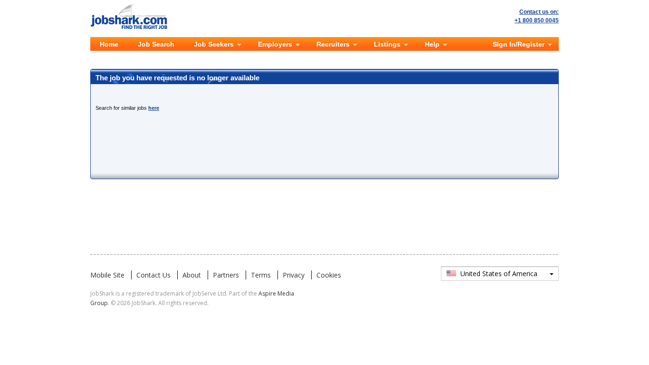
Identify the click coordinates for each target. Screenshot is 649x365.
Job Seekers (214, 44)
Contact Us (153, 274)
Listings (387, 44)
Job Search (156, 44)
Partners (226, 274)
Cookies (328, 274)
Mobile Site (107, 274)
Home (109, 44)
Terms (261, 274)
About (191, 274)
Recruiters (333, 44)
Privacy (294, 274)
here (153, 108)
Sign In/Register (518, 44)
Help (432, 44)
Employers (275, 44)
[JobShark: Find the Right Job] (133, 6)
